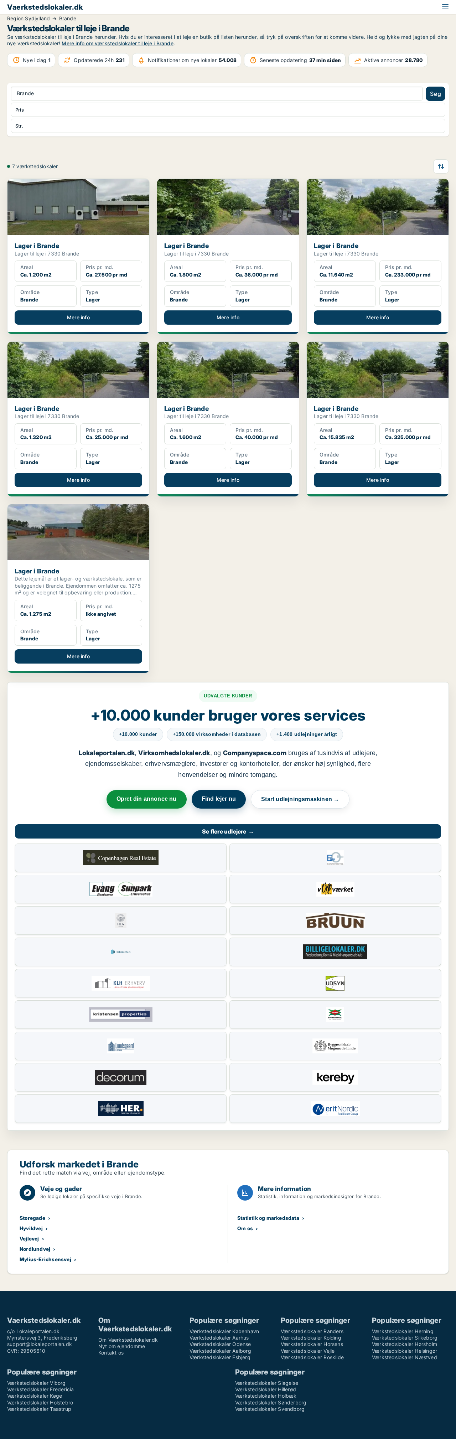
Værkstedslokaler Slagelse (266, 1383)
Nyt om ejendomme (121, 1346)
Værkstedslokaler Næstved (404, 1357)
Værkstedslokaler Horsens (312, 1344)
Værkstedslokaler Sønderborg (270, 1402)
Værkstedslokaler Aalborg (220, 1351)
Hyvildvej (31, 1228)
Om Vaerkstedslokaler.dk (128, 1340)
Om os (245, 1228)
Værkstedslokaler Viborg (36, 1383)
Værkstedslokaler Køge (34, 1396)
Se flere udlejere (228, 831)
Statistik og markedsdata (268, 1218)
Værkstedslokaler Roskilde (312, 1357)
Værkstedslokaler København (224, 1331)
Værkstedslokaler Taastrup (39, 1409)
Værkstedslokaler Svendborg (270, 1409)
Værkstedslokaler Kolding (311, 1338)
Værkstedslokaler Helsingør (404, 1351)
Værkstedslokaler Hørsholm (404, 1344)
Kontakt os (111, 1353)
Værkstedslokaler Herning (403, 1331)
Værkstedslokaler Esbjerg (220, 1357)
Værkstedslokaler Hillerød (265, 1389)
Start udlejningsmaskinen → (300, 799)
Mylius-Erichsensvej (45, 1259)
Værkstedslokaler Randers (312, 1331)
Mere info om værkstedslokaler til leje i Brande (117, 43)
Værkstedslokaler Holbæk (266, 1396)
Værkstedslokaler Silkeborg (404, 1338)
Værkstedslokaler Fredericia (40, 1389)
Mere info (78, 317)
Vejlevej (29, 1239)
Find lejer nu (219, 799)
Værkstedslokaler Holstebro (40, 1402)
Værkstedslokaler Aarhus (219, 1338)
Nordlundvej (35, 1249)
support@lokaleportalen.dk (39, 1344)
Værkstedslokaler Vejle (308, 1351)
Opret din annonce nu (146, 799)
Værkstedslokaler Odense (220, 1344)
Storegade (32, 1218)
